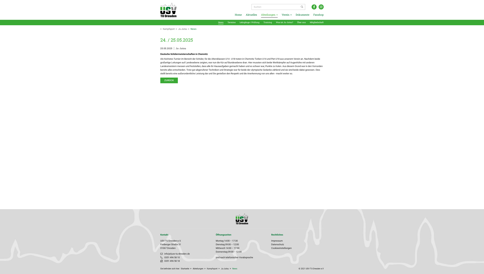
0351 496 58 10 (172, 257)
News (193, 29)
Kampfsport (169, 29)
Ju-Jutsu (182, 29)
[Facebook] (314, 6)
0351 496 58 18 (172, 261)
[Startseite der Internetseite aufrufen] (168, 10)
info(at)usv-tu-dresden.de (177, 254)
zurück (169, 80)
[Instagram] (321, 6)
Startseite (185, 268)
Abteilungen (198, 268)
